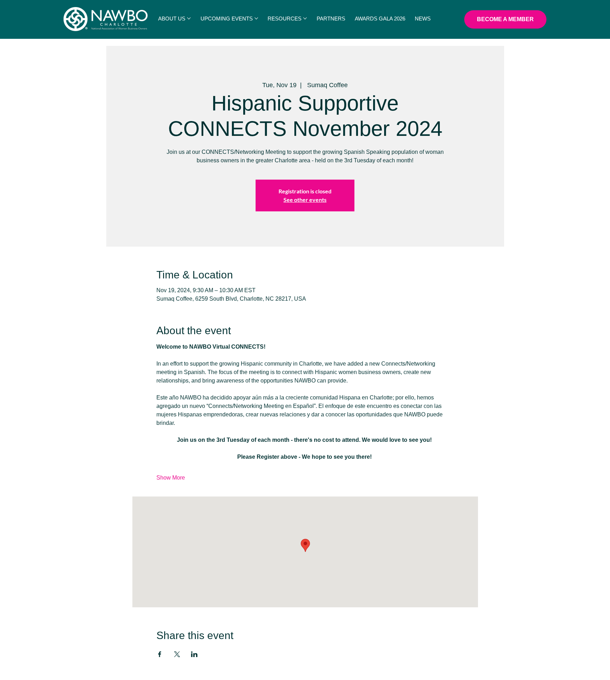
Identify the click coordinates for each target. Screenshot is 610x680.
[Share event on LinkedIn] (194, 654)
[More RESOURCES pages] (305, 18)
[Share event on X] (177, 654)
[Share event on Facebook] (159, 654)
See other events (305, 199)
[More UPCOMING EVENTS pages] (256, 18)
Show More (170, 478)
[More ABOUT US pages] (189, 18)
